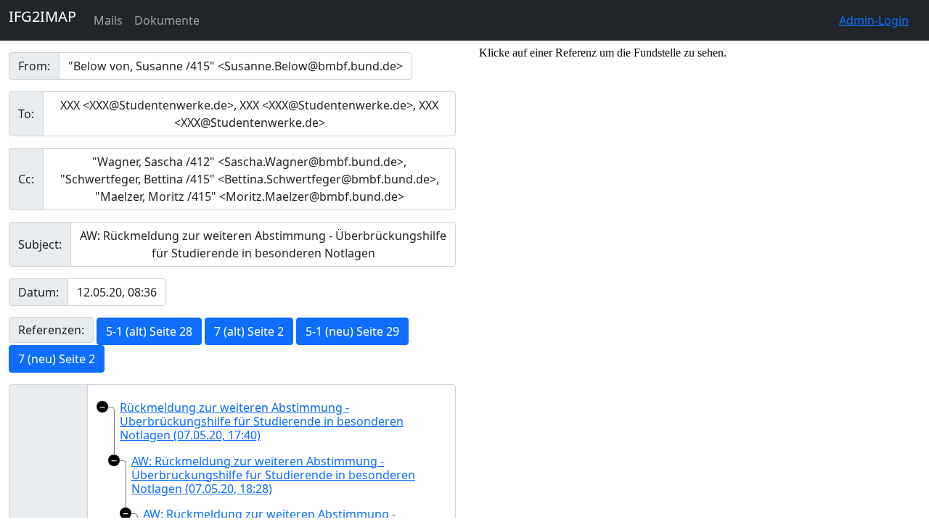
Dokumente (167, 20)
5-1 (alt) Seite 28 (149, 331)
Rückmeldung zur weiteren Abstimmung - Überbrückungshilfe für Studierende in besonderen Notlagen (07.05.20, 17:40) (262, 421)
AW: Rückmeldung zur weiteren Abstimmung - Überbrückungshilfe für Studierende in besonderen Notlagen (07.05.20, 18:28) (273, 475)
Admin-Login (874, 20)
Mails (108, 20)
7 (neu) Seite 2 (56, 359)
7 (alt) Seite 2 (249, 331)
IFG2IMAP (42, 16)
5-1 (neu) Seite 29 (352, 331)
